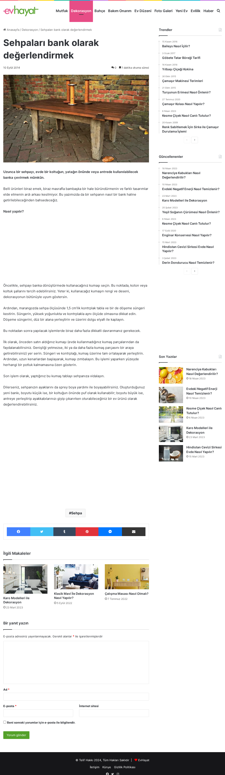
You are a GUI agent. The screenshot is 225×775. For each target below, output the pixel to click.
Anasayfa (12, 29)
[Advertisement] (76, 250)
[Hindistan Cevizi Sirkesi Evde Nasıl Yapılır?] (171, 453)
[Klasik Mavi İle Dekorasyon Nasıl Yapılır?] (76, 576)
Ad (6, 689)
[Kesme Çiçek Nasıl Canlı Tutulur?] (171, 414)
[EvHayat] (20, 10)
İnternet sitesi (89, 706)
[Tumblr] (64, 531)
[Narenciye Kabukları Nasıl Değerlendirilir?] (171, 375)
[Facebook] (18, 531)
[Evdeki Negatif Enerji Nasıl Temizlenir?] (171, 395)
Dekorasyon (81, 11)
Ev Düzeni (142, 11)
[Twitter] (42, 531)
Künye (106, 767)
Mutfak (62, 11)
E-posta (9, 706)
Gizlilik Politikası (124, 767)
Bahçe (99, 11)
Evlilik (195, 11)
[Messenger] (110, 531)
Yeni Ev (182, 11)
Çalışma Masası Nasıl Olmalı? (127, 593)
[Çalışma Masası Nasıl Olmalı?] (127, 576)
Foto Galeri (163, 11)
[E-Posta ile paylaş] (133, 531)
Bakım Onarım (119, 11)
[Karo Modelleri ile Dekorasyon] (25, 579)
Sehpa (76, 513)
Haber (208, 11)
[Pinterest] (87, 531)
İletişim (94, 767)
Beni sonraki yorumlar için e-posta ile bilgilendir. (41, 722)
